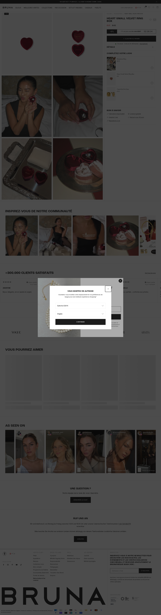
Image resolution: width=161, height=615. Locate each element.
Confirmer (80, 322)
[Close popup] (108, 289)
